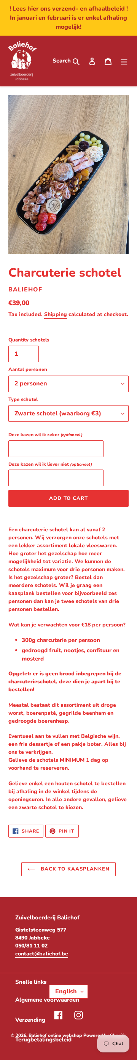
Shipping (55, 314)
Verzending (30, 1020)
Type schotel (23, 399)
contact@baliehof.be (41, 953)
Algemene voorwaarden (47, 1000)
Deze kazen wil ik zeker (45, 435)
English (66, 991)
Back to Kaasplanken (74, 869)
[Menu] (124, 61)
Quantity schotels (28, 340)
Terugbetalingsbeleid (43, 1039)
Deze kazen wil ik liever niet (50, 464)
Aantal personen (27, 369)
